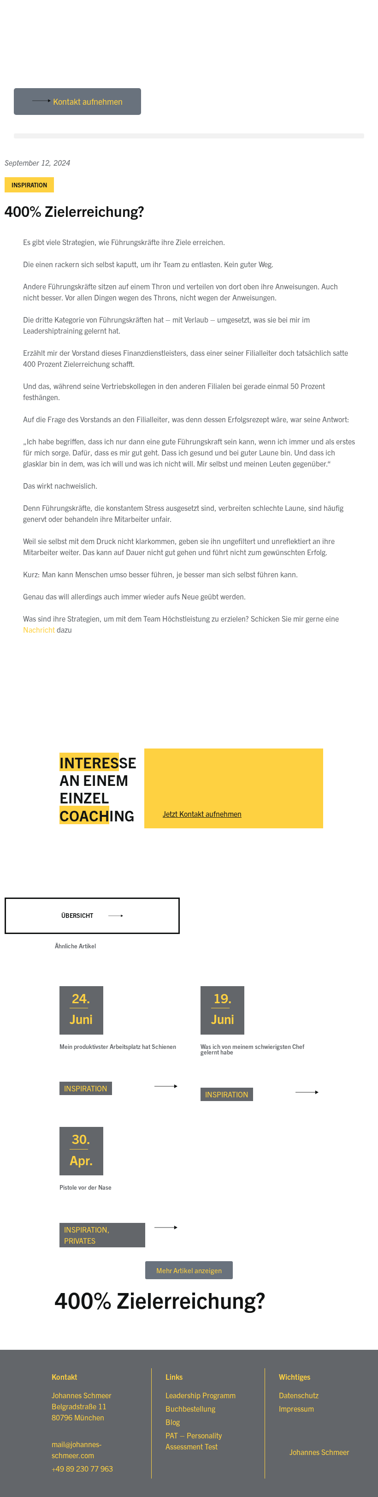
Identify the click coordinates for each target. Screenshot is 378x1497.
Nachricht (39, 629)
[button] (189, 135)
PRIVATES (79, 1240)
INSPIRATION (29, 185)
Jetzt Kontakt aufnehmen (202, 813)
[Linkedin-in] (25, 65)
